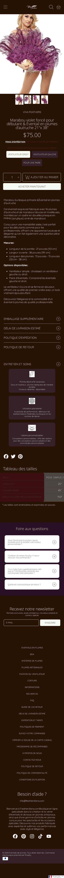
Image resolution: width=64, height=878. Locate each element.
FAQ (32, 700)
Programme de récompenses (32, 746)
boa (32, 654)
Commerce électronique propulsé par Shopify (28, 854)
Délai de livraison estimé (32, 713)
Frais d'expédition (15, 141)
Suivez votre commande (32, 733)
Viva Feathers (32, 112)
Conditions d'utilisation (32, 779)
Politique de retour (32, 766)
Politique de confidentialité (32, 773)
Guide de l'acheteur (32, 707)
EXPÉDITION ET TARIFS (32, 720)
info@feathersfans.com (32, 800)
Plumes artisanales (32, 667)
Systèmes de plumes (32, 661)
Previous (3, 54)
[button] (5, 7)
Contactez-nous (32, 760)
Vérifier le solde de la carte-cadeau (32, 740)
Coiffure (32, 680)
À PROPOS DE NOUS (32, 753)
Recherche (32, 694)
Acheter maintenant (32, 186)
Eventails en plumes (32, 647)
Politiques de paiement (32, 726)
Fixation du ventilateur (32, 674)
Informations (32, 687)
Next (60, 54)
